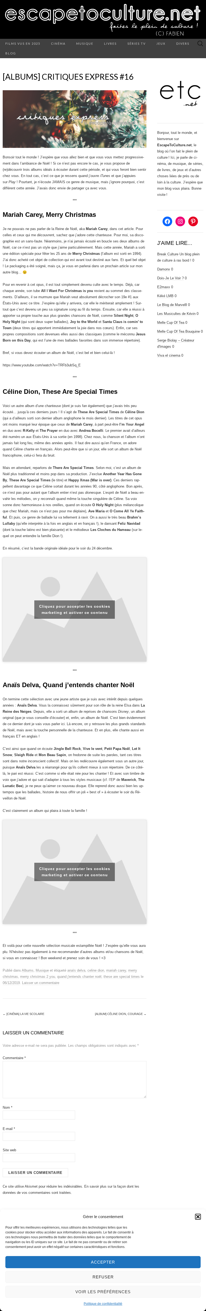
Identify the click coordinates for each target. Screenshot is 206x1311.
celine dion (95, 970)
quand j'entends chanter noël (79, 977)
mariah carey (116, 970)
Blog (10, 53)
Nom (7, 1107)
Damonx (163, 269)
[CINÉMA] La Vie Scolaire (23, 1014)
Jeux (160, 43)
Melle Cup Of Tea (170, 323)
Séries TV (136, 43)
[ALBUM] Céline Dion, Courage (120, 1014)
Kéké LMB (165, 296)
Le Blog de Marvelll (172, 305)
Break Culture (167, 254)
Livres (110, 43)
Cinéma (58, 43)
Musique (84, 43)
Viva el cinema (168, 355)
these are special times (122, 977)
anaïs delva (76, 970)
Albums (28, 970)
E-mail (9, 1129)
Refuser (103, 1277)
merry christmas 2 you (37, 977)
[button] (198, 1216)
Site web (9, 1150)
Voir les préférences (103, 1291)
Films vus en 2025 (22, 43)
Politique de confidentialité (103, 1304)
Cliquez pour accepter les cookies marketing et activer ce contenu (74, 609)
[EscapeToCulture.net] (103, 19)
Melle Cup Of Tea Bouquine (178, 331)
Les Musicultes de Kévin (176, 314)
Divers (182, 43)
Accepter (103, 1262)
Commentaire (14, 1058)
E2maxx (163, 287)
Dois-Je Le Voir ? (170, 278)
